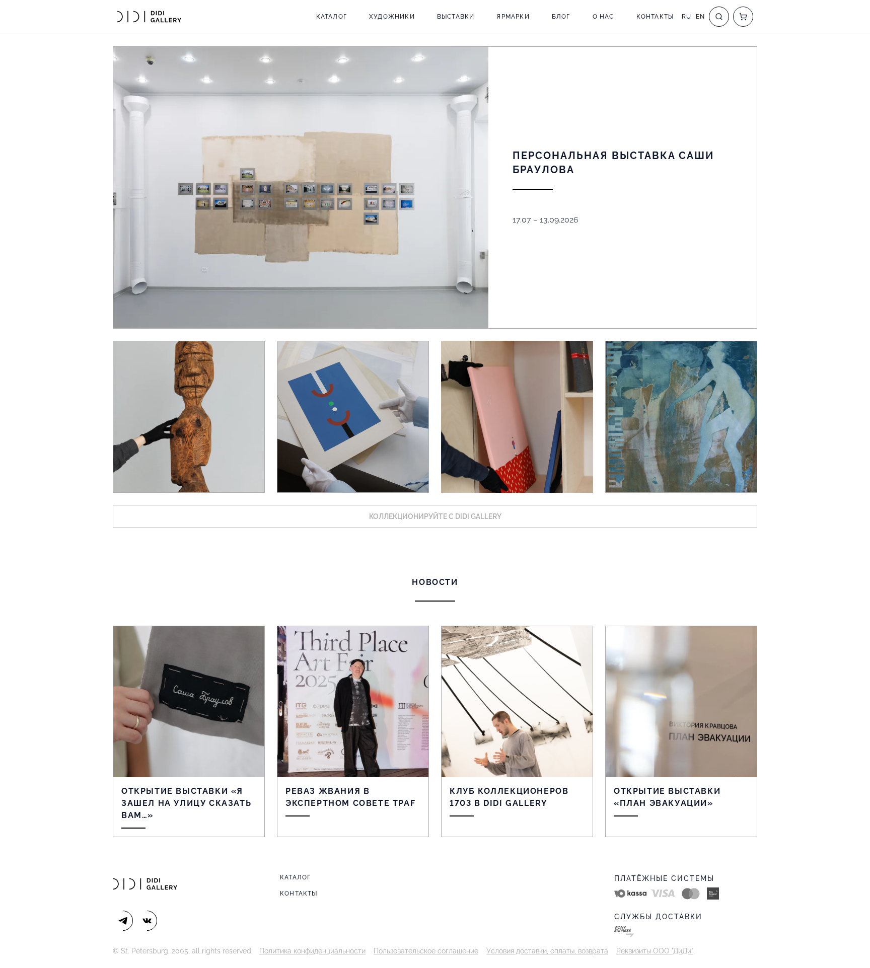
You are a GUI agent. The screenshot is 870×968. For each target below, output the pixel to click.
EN (700, 16)
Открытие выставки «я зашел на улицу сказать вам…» (186, 803)
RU (686, 16)
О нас (603, 16)
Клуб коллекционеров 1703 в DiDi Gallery (509, 797)
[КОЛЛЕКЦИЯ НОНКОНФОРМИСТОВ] (352, 416)
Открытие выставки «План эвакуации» (667, 797)
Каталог (331, 16)
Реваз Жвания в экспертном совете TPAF (350, 797)
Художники (392, 16)
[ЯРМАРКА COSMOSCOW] (188, 416)
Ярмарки (512, 16)
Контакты (655, 16)
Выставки (456, 16)
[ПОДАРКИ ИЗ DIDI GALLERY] (517, 417)
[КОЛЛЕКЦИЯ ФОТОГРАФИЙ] (681, 416)
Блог (561, 16)
